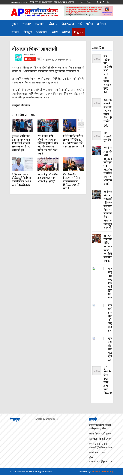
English (78, 32)
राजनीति (39, 24)
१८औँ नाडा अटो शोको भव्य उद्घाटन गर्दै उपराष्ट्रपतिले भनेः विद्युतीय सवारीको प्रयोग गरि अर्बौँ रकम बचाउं (48, 145)
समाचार (26, 24)
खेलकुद (28, 32)
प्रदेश (51, 24)
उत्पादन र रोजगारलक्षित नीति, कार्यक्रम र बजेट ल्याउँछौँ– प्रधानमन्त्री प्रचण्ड (111, 248)
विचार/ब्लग (68, 24)
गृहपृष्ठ (15, 24)
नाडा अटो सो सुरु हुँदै (107, 136)
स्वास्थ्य (66, 32)
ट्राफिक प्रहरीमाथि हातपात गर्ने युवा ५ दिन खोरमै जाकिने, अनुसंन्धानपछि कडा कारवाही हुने (21, 143)
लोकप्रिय (98, 48)
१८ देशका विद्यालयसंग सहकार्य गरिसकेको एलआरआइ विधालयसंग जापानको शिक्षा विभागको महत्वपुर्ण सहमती (110, 210)
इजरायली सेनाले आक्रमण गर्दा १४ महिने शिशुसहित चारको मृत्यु (109, 112)
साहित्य (15, 32)
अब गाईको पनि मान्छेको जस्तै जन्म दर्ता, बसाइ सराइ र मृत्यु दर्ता (108, 74)
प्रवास (55, 32)
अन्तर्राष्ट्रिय (41, 32)
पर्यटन (89, 24)
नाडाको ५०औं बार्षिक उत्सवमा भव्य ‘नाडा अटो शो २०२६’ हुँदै (48, 178)
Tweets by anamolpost (46, 419)
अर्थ (80, 24)
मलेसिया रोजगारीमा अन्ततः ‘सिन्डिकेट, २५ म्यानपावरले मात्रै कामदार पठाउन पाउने (73, 141)
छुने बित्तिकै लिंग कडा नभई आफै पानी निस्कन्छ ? (108, 382)
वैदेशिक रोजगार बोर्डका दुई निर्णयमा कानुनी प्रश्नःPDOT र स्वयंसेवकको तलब (21, 179)
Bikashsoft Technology (102, 472)
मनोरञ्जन (101, 24)
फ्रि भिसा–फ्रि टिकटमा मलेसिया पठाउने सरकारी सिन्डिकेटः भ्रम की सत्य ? (72, 181)
